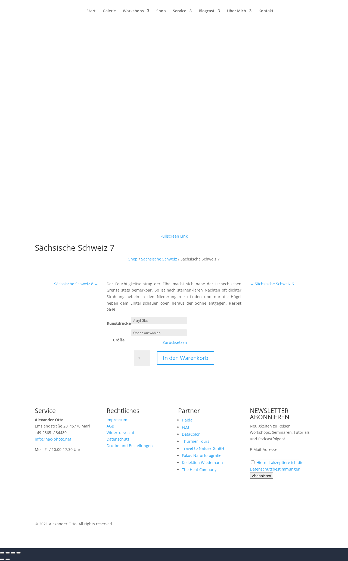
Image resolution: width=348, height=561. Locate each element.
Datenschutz (118, 439)
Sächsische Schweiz (159, 259)
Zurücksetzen (175, 342)
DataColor (191, 434)
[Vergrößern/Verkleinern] (2, 553)
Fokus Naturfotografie (201, 455)
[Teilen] (13, 553)
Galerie (109, 11)
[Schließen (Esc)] (18, 553)
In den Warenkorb (185, 358)
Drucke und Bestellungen (130, 445)
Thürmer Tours (195, 441)
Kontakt (266, 11)
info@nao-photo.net (53, 439)
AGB (110, 426)
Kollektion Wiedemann (202, 462)
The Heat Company (199, 469)
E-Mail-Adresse (263, 449)
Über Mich (236, 11)
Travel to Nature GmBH (203, 448)
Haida (187, 420)
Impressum (117, 419)
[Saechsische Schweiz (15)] (174, 227)
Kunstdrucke (119, 323)
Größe (119, 339)
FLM (185, 427)
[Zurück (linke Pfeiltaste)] (2, 559)
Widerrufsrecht (120, 432)
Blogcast (207, 11)
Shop (161, 11)
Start (91, 11)
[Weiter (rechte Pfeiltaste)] (7, 559)
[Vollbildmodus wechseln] (7, 553)
